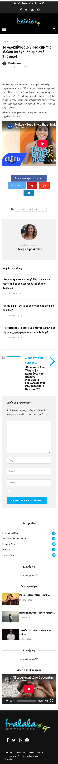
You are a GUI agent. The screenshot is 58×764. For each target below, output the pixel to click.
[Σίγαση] (46, 700)
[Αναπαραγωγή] (6, 700)
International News (10, 533)
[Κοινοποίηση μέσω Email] (29, 193)
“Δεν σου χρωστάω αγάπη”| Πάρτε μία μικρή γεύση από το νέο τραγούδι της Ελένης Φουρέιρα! (26, 284)
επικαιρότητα (20, 42)
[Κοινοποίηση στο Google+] (44, 185)
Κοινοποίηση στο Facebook (30, 178)
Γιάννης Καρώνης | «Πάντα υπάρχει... (37, 612)
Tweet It (18, 185)
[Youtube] (32, 9)
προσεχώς (40, 209)
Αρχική (17, 3)
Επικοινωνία (9, 752)
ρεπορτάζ (7, 549)
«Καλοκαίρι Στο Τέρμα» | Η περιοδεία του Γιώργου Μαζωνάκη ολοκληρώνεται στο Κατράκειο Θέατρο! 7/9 (35, 378)
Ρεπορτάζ (39, 3)
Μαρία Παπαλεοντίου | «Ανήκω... (35, 595)
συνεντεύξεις (8, 555)
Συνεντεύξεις (27, 3)
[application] (29, 689)
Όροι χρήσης (11, 756)
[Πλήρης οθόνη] (51, 700)
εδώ (17, 116)
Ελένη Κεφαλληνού (16, 63)
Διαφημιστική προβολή (34, 752)
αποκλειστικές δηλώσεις (14, 538)
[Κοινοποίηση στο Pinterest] (32, 185)
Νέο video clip (24, 209)
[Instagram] (38, 9)
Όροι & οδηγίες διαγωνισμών (28, 756)
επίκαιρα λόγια (9, 544)
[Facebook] (7, 740)
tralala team (20, 752)
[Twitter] (13, 740)
